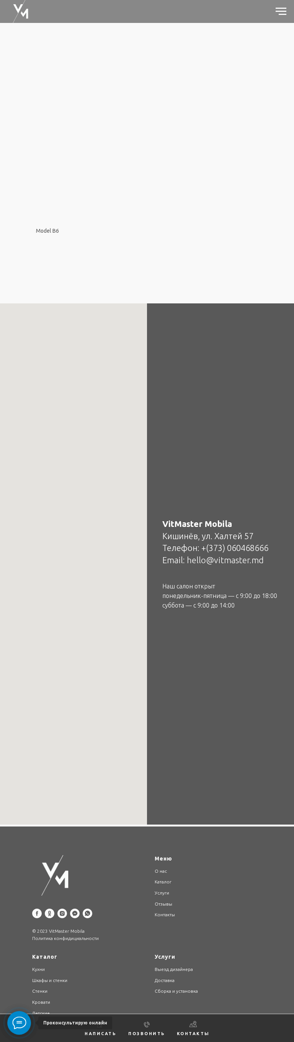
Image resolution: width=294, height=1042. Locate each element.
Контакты (165, 914)
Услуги (162, 892)
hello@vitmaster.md (225, 560)
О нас (161, 871)
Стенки (39, 991)
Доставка (165, 980)
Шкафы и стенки (49, 980)
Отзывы (163, 903)
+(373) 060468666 (234, 548)
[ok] (49, 913)
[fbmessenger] (75, 913)
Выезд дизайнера (174, 969)
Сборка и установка (176, 991)
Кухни (38, 969)
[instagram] (62, 913)
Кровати (41, 1002)
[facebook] (37, 913)
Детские (41, 1013)
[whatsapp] (87, 913)
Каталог (163, 881)
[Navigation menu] (281, 11)
